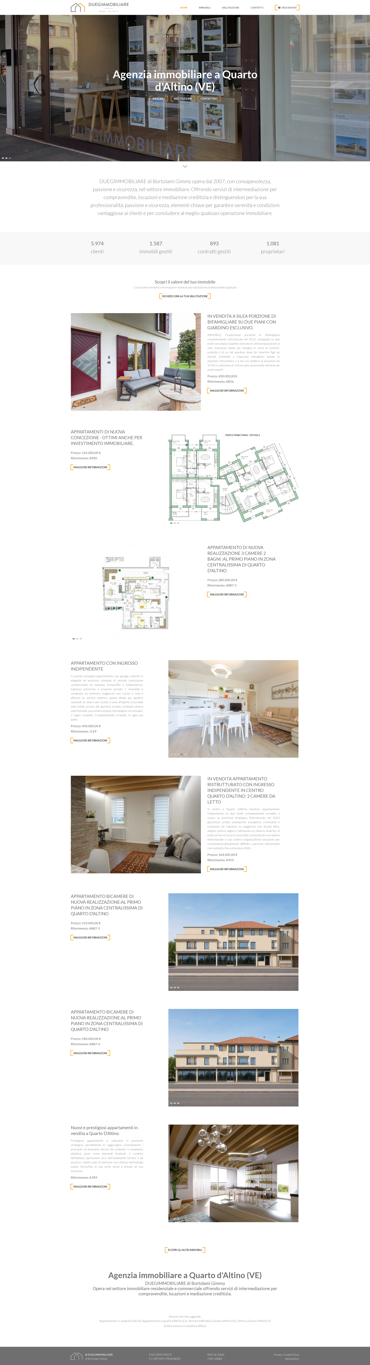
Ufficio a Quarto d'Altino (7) (254, 1320)
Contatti (256, 7)
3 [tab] (10, 157)
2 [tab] (6, 157)
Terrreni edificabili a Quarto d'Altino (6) (212, 1320)
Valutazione (230, 7)
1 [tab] (3, 157)
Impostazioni (292, 1358)
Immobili (205, 7)
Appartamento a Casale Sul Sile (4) (120, 1320)
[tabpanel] (185, 88)
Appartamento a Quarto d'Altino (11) (164, 1320)
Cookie (288, 1354)
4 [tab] (84, 406)
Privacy (278, 1354)
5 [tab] (87, 406)
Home (183, 7)
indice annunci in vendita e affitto (185, 1326)
